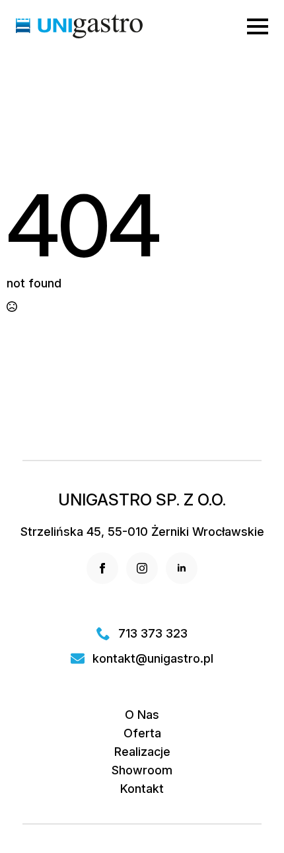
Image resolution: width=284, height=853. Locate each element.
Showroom (142, 770)
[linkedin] (181, 568)
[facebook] (102, 568)
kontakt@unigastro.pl (152, 658)
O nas (142, 715)
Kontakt (142, 789)
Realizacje (142, 752)
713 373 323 (153, 634)
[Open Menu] (257, 26)
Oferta (142, 733)
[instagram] (142, 568)
